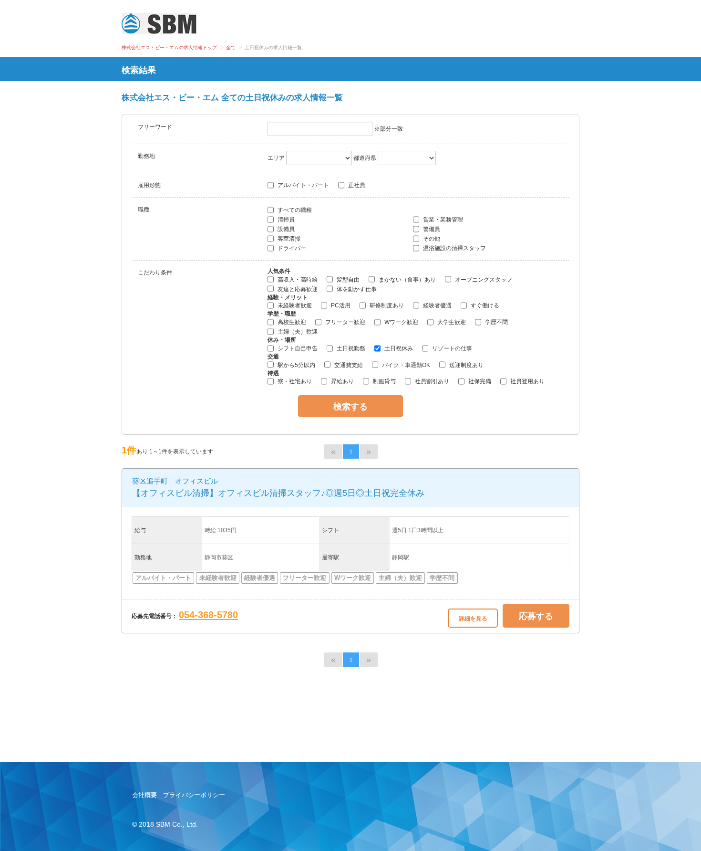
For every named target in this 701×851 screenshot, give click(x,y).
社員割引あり (431, 381)
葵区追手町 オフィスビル (175, 481)
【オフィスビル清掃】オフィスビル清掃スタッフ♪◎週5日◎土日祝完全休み (278, 493)
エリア (276, 158)
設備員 (285, 229)
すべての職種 (294, 210)
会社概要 (144, 794)
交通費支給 (348, 365)
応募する (536, 615)
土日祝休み (398, 348)
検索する (350, 406)
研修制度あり (386, 305)
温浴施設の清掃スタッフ (454, 248)
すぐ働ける (484, 305)
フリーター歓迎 (344, 322)
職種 (143, 209)
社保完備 (479, 381)
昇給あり (342, 381)
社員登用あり (527, 381)
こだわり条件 (155, 272)
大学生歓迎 (451, 322)
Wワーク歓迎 (400, 322)
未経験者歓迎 (294, 305)
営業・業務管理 (442, 219)
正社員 (356, 185)
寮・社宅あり (294, 381)
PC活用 (340, 305)
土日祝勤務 (350, 348)
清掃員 (285, 219)
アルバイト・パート (302, 185)
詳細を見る (473, 618)
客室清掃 (288, 238)
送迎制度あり (466, 365)
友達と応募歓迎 (297, 289)
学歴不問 (496, 322)
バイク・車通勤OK (405, 365)
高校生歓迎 (291, 322)
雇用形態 (149, 185)
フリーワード (155, 127)
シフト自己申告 (297, 348)
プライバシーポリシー (194, 794)
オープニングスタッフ (483, 279)
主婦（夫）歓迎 (297, 331)
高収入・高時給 (297, 279)
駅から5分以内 (295, 365)
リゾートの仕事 (451, 348)
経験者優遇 (437, 305)
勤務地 (146, 156)
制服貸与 (383, 381)
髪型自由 (347, 279)
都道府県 (364, 158)
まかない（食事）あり (406, 279)
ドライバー (291, 248)
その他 (431, 238)
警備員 (431, 229)
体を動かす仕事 (356, 289)
